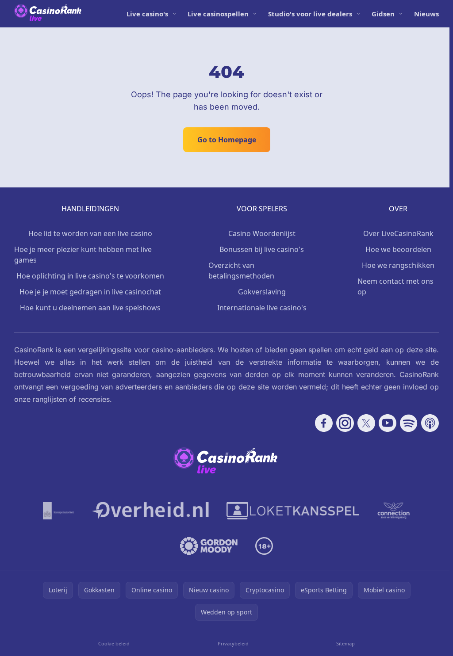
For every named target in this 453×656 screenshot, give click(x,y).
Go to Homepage (226, 140)
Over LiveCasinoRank (398, 233)
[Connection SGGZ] (393, 510)
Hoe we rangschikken (398, 265)
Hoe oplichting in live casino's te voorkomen (90, 276)
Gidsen (383, 13)
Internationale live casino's (262, 308)
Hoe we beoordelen (398, 249)
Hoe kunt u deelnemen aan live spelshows (90, 308)
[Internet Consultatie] (150, 510)
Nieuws (426, 13)
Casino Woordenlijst (262, 233)
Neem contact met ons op (395, 286)
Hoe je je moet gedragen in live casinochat (90, 292)
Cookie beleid (114, 643)
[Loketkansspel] (292, 510)
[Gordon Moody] (209, 546)
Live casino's (147, 13)
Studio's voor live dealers (310, 13)
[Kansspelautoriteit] (58, 510)
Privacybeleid (233, 643)
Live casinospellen (218, 13)
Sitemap (345, 643)
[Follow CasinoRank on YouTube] (387, 423)
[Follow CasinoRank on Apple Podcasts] (430, 423)
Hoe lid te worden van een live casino (90, 233)
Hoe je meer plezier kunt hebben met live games (83, 254)
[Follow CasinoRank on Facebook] (324, 423)
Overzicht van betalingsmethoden (241, 270)
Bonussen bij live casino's (261, 249)
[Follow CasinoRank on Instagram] (345, 423)
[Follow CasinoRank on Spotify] (409, 423)
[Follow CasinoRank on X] (366, 423)
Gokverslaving (262, 292)
